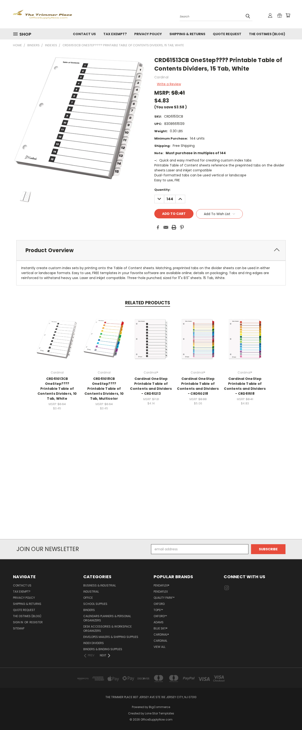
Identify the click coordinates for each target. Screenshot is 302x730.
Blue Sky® (161, 628)
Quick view (57, 334)
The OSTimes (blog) (267, 34)
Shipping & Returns (187, 34)
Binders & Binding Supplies (102, 649)
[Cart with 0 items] (287, 15)
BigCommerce (159, 707)
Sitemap (18, 628)
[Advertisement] (151, 486)
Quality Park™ (164, 598)
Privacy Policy (148, 34)
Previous (289, 715)
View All (159, 647)
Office (88, 598)
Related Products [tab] (147, 303)
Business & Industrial (99, 585)
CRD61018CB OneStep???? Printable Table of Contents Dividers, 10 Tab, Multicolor (104, 388)
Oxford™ (160, 616)
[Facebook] (157, 227)
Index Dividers (93, 643)
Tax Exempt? (115, 34)
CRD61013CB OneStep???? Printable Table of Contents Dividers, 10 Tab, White (57, 388)
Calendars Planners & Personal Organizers (107, 618)
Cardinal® (161, 634)
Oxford (159, 604)
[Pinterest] (182, 227)
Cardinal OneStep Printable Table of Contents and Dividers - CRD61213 (151, 386)
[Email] (166, 227)
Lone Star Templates (159, 713)
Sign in (18, 622)
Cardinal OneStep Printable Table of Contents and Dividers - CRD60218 (198, 386)
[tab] (151, 250)
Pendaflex (161, 592)
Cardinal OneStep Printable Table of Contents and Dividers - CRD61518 (245, 386)
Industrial (91, 592)
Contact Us (84, 34)
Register (36, 622)
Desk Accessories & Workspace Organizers (107, 628)
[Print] (174, 227)
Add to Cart (57, 343)
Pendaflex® (161, 585)
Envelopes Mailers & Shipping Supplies (110, 637)
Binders (89, 610)
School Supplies (95, 604)
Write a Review (169, 84)
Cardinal (160, 641)
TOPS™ (158, 610)
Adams (159, 622)
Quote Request (227, 34)
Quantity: (162, 189)
